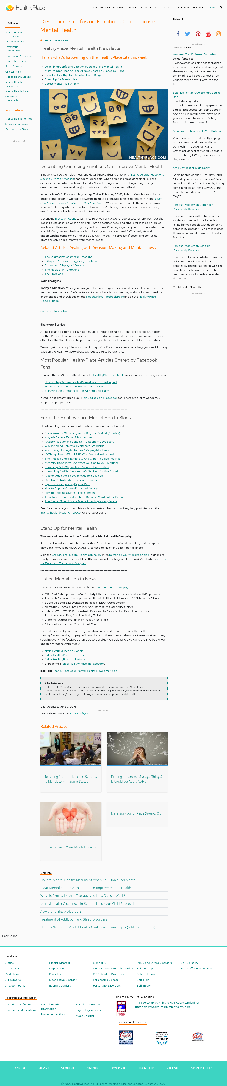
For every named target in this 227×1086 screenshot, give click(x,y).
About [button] (197, 7)
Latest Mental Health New (62, 83)
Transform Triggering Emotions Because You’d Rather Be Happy (86, 497)
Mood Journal (85, 1016)
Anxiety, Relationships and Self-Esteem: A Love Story (79, 442)
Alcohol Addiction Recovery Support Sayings (74, 476)
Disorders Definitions (17, 41)
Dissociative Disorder (63, 980)
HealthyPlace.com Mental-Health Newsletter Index (85, 671)
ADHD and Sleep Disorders (60, 911)
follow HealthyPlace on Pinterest (66, 659)
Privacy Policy (146, 1067)
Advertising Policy (201, 1067)
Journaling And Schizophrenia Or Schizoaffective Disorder (82, 471)
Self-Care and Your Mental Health (70, 847)
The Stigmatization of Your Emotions (68, 257)
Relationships (145, 968)
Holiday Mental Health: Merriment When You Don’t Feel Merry (87, 880)
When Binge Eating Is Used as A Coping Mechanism (78, 450)
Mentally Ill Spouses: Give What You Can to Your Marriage (82, 463)
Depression (56, 968)
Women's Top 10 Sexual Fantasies (194, 54)
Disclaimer (172, 1067)
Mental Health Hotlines (18, 118)
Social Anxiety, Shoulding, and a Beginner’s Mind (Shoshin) (82, 433)
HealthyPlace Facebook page (105, 296)
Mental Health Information (13, 34)
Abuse (9, 963)
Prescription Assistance (18, 55)
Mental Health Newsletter (13, 84)
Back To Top (9, 936)
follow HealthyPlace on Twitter (64, 655)
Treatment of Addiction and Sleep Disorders (73, 919)
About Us (43, 1067)
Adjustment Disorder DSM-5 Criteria (197, 131)
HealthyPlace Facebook (108, 375)
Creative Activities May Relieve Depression (72, 480)
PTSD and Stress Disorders (154, 963)
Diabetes (55, 974)
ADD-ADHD (13, 968)
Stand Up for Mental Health (62, 79)
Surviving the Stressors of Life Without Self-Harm (77, 391)
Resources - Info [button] (124, 7)
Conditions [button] (100, 7)
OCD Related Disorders (108, 974)
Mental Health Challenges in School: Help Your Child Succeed (87, 903)
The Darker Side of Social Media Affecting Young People (81, 501)
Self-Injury (144, 985)
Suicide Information (16, 124)
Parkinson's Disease (106, 980)
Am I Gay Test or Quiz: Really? (192, 168)
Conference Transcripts (12, 98)
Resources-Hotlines (53, 1014)
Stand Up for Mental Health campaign (76, 555)
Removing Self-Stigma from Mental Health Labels (77, 467)
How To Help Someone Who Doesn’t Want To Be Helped (81, 382)
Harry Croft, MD (79, 713)
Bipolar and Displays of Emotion (65, 265)
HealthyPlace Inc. (83, 1084)
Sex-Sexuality (189, 963)
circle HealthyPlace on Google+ (65, 651)
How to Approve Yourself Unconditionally (71, 488)
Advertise (92, 1067)
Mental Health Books (17, 91)
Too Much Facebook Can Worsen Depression (74, 386)
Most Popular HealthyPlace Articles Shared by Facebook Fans (84, 71)
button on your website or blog (129, 555)
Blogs (158, 7)
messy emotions (65, 218)
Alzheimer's (13, 980)
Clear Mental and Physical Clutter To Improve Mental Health (85, 888)
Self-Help (143, 980)
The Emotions (54, 274)
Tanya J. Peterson (55, 40)
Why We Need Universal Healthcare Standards (74, 446)
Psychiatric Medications (12, 48)
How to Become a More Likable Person (70, 493)
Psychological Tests (177, 7)
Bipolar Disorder (59, 963)
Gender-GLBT (103, 963)
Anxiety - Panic (15, 985)
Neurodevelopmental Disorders (113, 968)
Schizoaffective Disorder (197, 968)
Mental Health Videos (18, 76)
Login (211, 7)
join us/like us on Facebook (100, 398)
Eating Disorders (60, 985)
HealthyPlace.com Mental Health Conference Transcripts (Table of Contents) (97, 927)
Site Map (20, 1067)
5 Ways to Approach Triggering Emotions (71, 261)
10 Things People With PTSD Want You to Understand (79, 454)
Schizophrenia (146, 974)
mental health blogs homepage (60, 512)
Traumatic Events (15, 61)
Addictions (12, 974)
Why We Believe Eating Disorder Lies (68, 437)
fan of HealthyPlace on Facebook (83, 664)
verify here (183, 1007)
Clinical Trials (13, 71)
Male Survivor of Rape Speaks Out (137, 813)
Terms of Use (117, 1067)
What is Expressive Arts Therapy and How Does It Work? (82, 895)
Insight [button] (144, 7)
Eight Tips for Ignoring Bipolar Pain (67, 484)
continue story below (54, 311)
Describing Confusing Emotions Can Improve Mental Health (83, 66)
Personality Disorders (107, 985)
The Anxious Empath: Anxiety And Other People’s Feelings (82, 459)
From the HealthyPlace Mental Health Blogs (73, 75)
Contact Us (67, 1067)
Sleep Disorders (14, 66)
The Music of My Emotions (62, 270)
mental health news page (113, 587)
